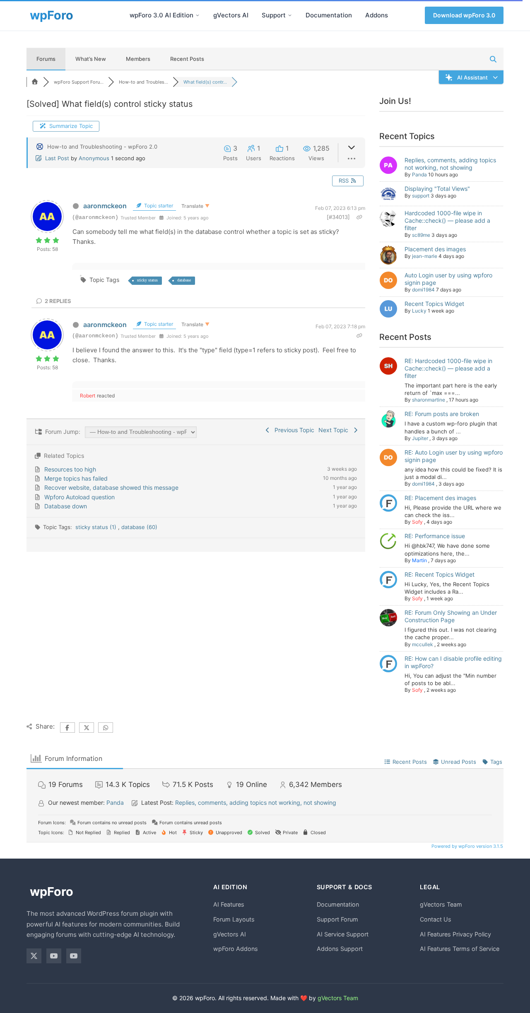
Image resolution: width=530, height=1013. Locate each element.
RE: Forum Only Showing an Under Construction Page (451, 616)
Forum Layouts (234, 919)
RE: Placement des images (440, 497)
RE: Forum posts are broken (442, 413)
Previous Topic (292, 429)
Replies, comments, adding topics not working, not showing (450, 163)
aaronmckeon (105, 206)
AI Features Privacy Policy (455, 934)
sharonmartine (428, 400)
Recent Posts (187, 58)
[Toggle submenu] (197, 15)
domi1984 (423, 289)
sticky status (147, 280)
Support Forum (337, 919)
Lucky (419, 311)
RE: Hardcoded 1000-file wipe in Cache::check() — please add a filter (448, 368)
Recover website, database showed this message (111, 487)
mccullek (422, 644)
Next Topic (335, 429)
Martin (419, 560)
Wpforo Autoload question (79, 496)
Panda (419, 174)
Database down (65, 506)
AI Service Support (343, 934)
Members (138, 58)
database (184, 280)
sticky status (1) (96, 527)
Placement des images (435, 249)
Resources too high (70, 469)
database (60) (139, 527)
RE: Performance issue (435, 535)
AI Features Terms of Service (459, 948)
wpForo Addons (235, 948)
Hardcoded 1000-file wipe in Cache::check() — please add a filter (447, 220)
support (420, 195)
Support (274, 15)
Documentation (329, 15)
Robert (87, 395)
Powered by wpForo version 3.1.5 (466, 846)
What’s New (90, 58)
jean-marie (424, 256)
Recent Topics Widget (434, 303)
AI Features (228, 904)
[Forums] (35, 82)
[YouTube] (53, 955)
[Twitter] (33, 955)
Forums (45, 58)
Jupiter (420, 438)
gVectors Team (441, 904)
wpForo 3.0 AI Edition (161, 15)
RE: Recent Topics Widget (440, 574)
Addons (376, 15)
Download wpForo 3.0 (464, 15)
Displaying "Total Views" (437, 188)
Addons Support (340, 948)
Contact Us (435, 919)
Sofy (417, 522)
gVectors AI (230, 15)
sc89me (421, 235)
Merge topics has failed (76, 478)
